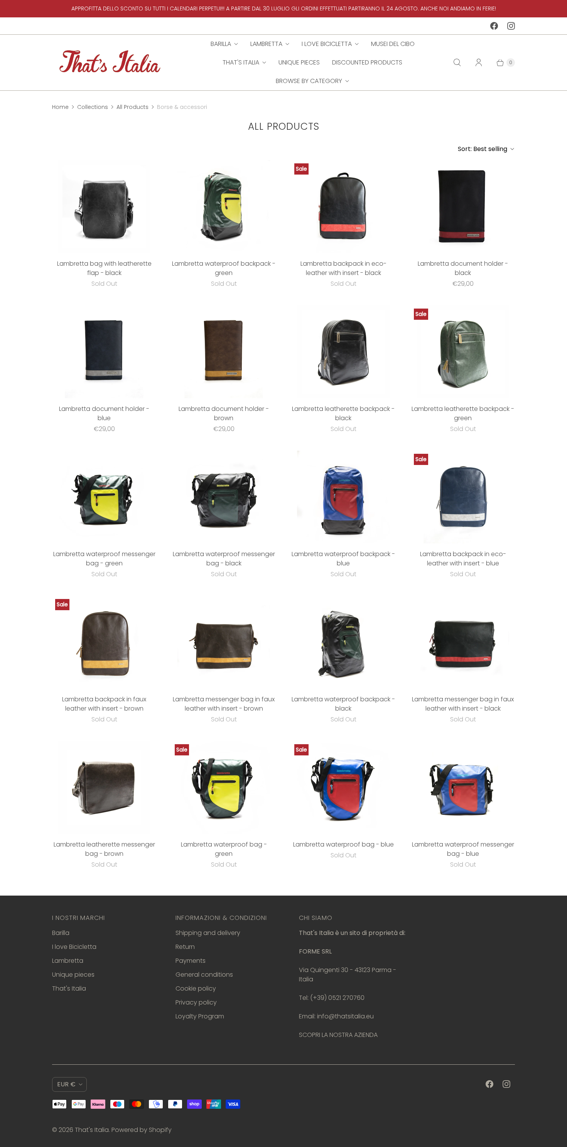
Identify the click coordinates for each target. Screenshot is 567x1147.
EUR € (66, 1084)
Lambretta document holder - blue (104, 413)
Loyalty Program (200, 1016)
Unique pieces (299, 62)
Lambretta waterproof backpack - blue (343, 559)
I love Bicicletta (327, 43)
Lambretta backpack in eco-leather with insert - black (343, 268)
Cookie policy (196, 988)
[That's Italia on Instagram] (511, 25)
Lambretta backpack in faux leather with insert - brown (104, 704)
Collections (92, 107)
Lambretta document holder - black (463, 268)
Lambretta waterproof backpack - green (223, 268)
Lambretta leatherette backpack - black (343, 413)
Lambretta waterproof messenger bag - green (104, 559)
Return (185, 946)
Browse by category (309, 80)
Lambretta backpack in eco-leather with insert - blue (463, 559)
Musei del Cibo (393, 43)
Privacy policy (196, 1002)
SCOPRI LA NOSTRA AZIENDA (338, 1034)
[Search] (457, 62)
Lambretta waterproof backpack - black (343, 704)
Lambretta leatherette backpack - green (463, 413)
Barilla (221, 43)
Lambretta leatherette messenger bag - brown (104, 849)
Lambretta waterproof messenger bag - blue (463, 849)
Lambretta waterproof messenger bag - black (224, 559)
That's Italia (241, 62)
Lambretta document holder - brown (224, 413)
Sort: (482, 148)
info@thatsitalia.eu (345, 1016)
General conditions (204, 974)
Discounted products (367, 62)
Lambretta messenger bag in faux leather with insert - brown (224, 704)
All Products (132, 107)
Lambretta (266, 43)
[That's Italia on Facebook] (494, 25)
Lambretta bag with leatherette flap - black (104, 268)
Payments (191, 960)
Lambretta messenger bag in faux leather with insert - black (463, 704)
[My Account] (478, 62)
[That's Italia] (110, 62)
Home (60, 107)
